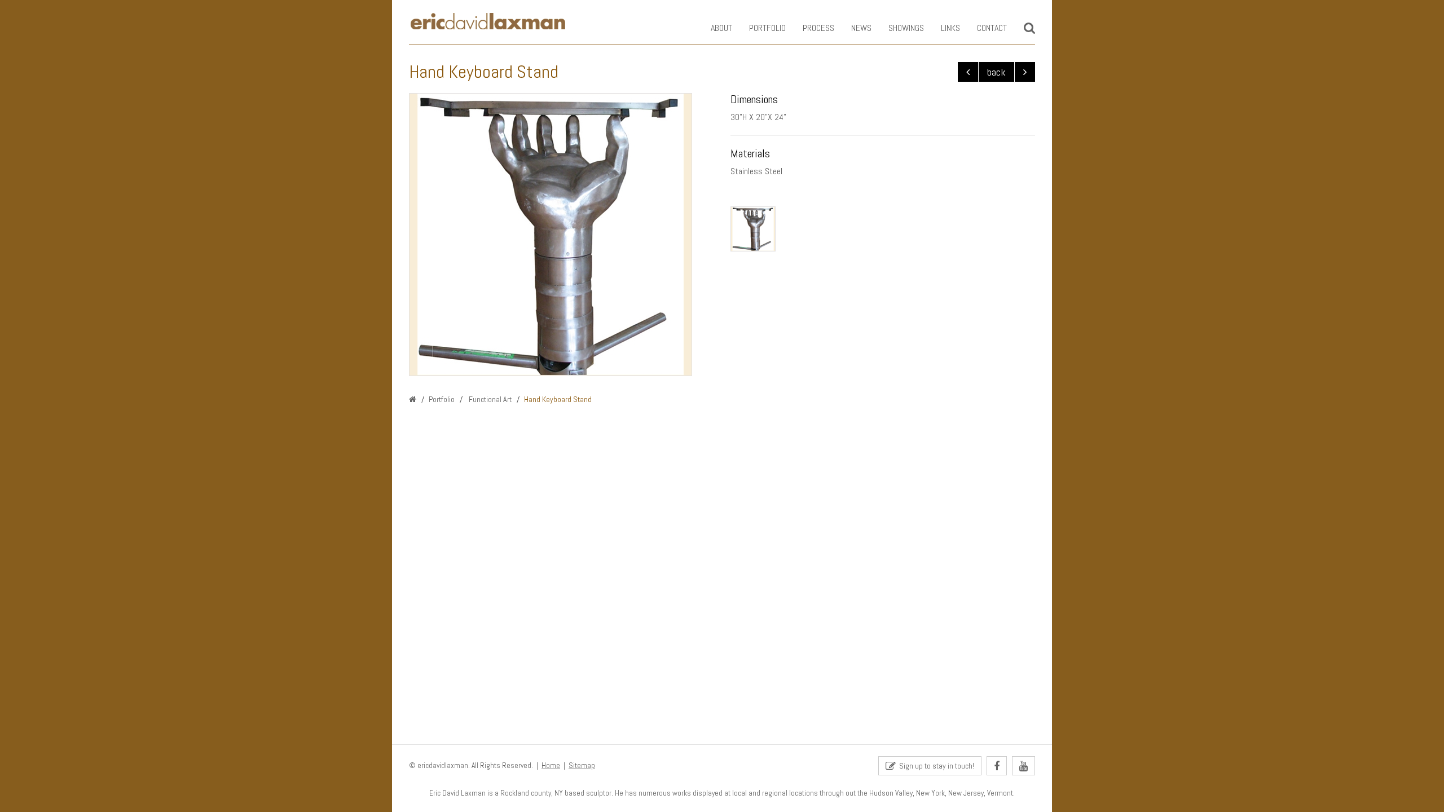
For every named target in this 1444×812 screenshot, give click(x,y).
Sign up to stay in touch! (935, 766)
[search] (1029, 28)
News (861, 28)
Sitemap (582, 765)
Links (950, 28)
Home (551, 765)
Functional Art (489, 399)
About (721, 28)
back (996, 71)
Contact (992, 28)
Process (818, 28)
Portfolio (767, 28)
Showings (906, 28)
